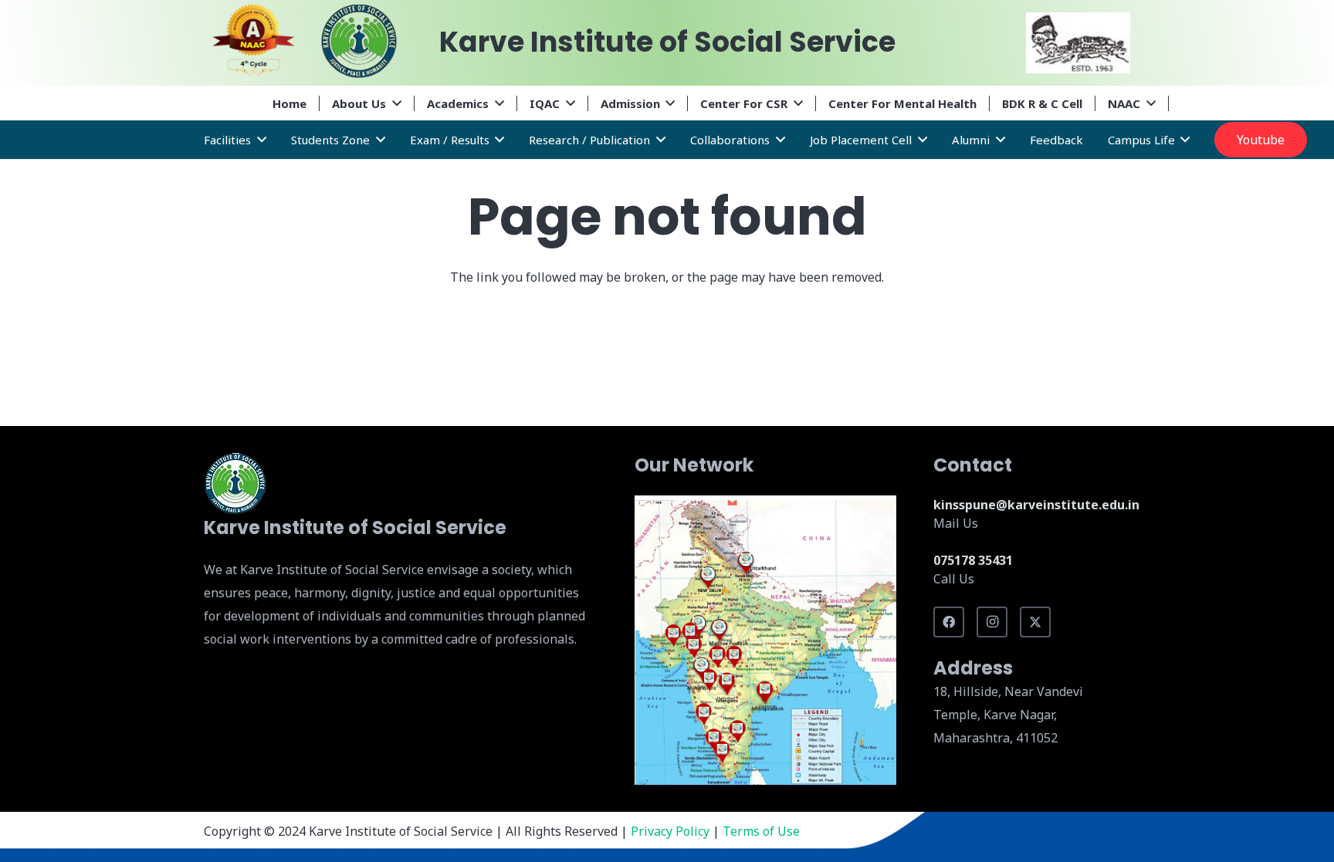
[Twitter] (1035, 622)
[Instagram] (992, 622)
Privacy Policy (670, 831)
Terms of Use (761, 831)
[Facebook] (948, 622)
